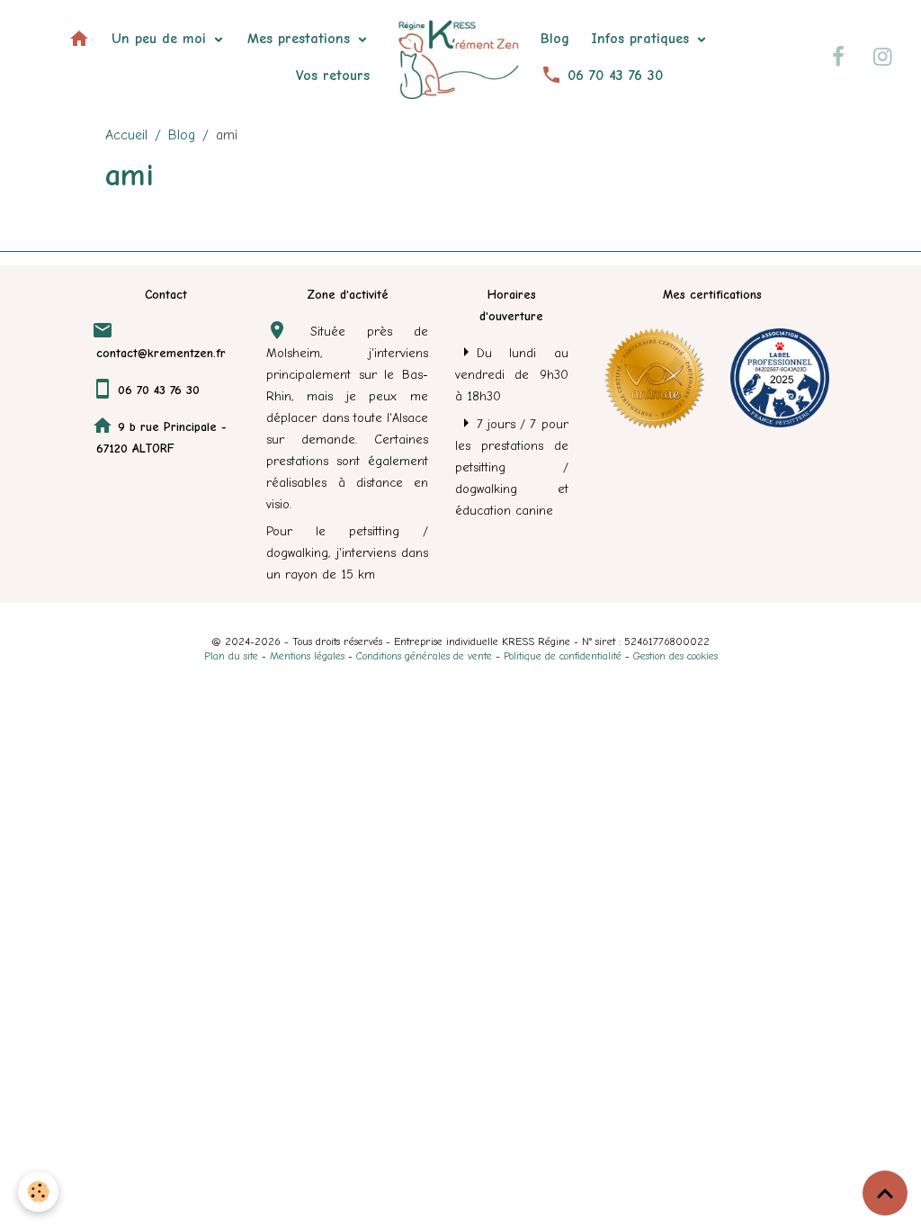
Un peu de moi (161, 39)
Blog (555, 39)
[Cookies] (38, 1191)
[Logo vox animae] (653, 377)
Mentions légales (307, 656)
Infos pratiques (642, 39)
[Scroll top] (885, 1193)
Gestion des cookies (675, 656)
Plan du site (231, 656)
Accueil (126, 135)
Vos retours (333, 75)
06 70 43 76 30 (612, 75)
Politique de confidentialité (562, 656)
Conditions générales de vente (424, 656)
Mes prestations (301, 39)
